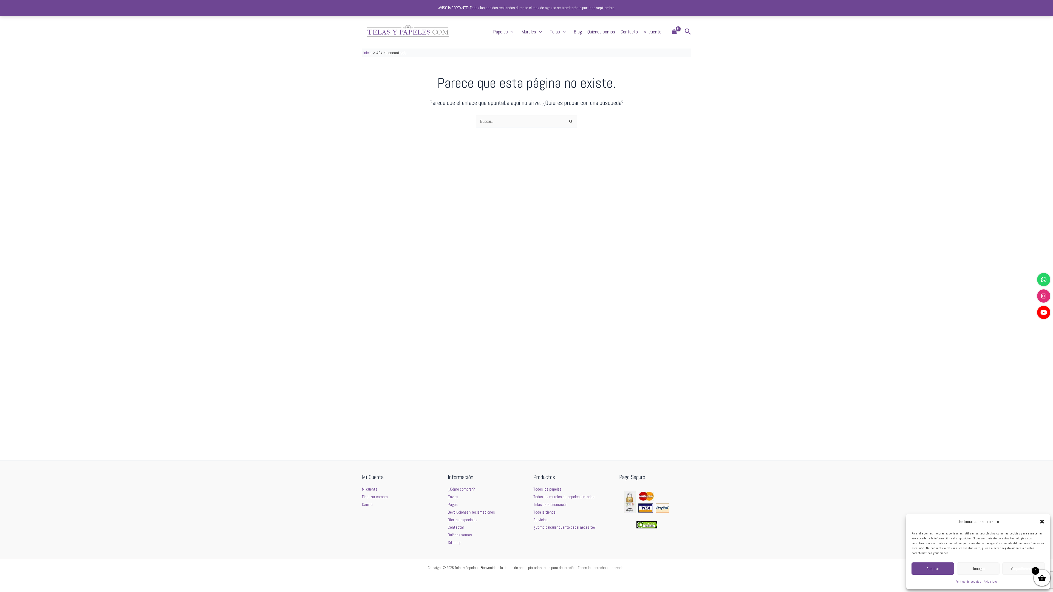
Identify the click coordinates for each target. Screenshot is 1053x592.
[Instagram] (1043, 296)
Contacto (629, 32)
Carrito (367, 504)
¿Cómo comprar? (461, 489)
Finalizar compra (375, 496)
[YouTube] (1043, 312)
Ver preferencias (1023, 568)
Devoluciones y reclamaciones (471, 512)
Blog (578, 32)
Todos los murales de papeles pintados (564, 496)
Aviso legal (991, 581)
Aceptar (933, 568)
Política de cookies (968, 581)
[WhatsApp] (1043, 279)
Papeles (500, 32)
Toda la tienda (544, 512)
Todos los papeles (547, 489)
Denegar (978, 568)
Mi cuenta (652, 32)
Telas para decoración (550, 504)
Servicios (540, 519)
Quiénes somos (601, 32)
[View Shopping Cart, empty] (674, 31)
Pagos (453, 504)
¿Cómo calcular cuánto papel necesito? (564, 527)
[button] (1042, 521)
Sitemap (454, 542)
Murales (529, 32)
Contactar (456, 527)
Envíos (453, 496)
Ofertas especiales (462, 519)
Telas (555, 32)
